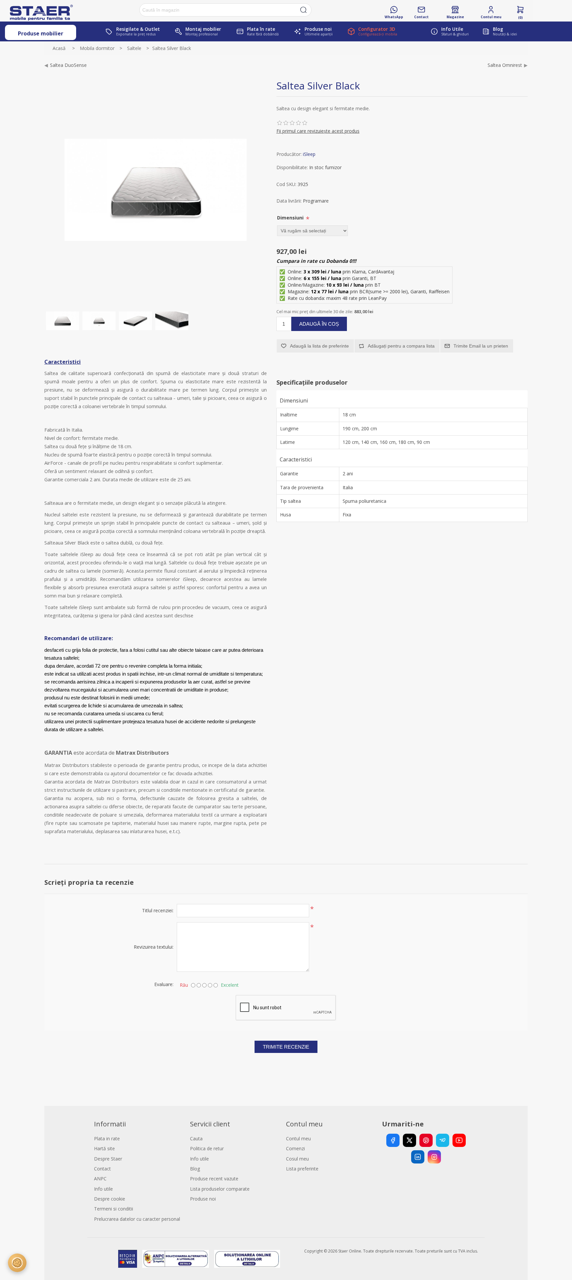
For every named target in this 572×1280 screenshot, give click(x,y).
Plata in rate (107, 1138)
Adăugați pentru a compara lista (401, 346)
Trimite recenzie (286, 1047)
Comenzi (295, 1148)
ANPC (100, 1178)
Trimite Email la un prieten (480, 346)
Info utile (103, 1189)
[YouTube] (459, 1140)
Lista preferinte (302, 1168)
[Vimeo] (442, 1140)
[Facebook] (393, 1140)
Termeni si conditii (113, 1209)
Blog (195, 1168)
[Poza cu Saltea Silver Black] (62, 320)
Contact (102, 1168)
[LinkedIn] (417, 1156)
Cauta (196, 1138)
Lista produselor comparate (220, 1189)
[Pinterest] (426, 1140)
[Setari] (17, 1263)
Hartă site (104, 1148)
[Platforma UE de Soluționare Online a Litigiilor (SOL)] (247, 1259)
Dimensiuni (291, 217)
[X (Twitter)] (409, 1140)
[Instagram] (434, 1156)
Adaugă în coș (319, 324)
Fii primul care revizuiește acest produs (317, 131)
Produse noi (203, 1199)
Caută (303, 10)
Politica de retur (207, 1148)
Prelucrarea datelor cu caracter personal (137, 1219)
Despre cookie (109, 1199)
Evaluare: (163, 984)
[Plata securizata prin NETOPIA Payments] (127, 1259)
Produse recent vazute (214, 1178)
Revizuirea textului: (153, 947)
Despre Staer (108, 1159)
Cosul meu (297, 1159)
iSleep (309, 154)
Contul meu (298, 1138)
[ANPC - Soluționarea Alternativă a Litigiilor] (175, 1259)
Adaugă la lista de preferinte (319, 346)
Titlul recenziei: (157, 910)
